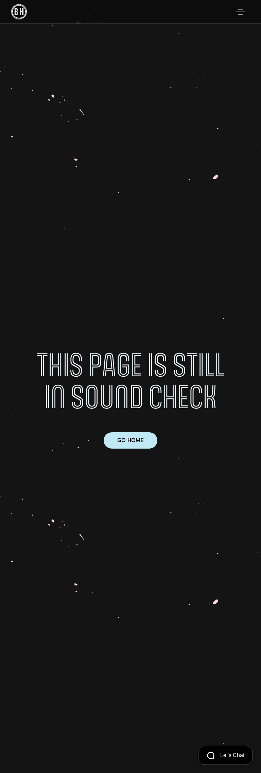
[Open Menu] (240, 12)
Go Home (130, 440)
